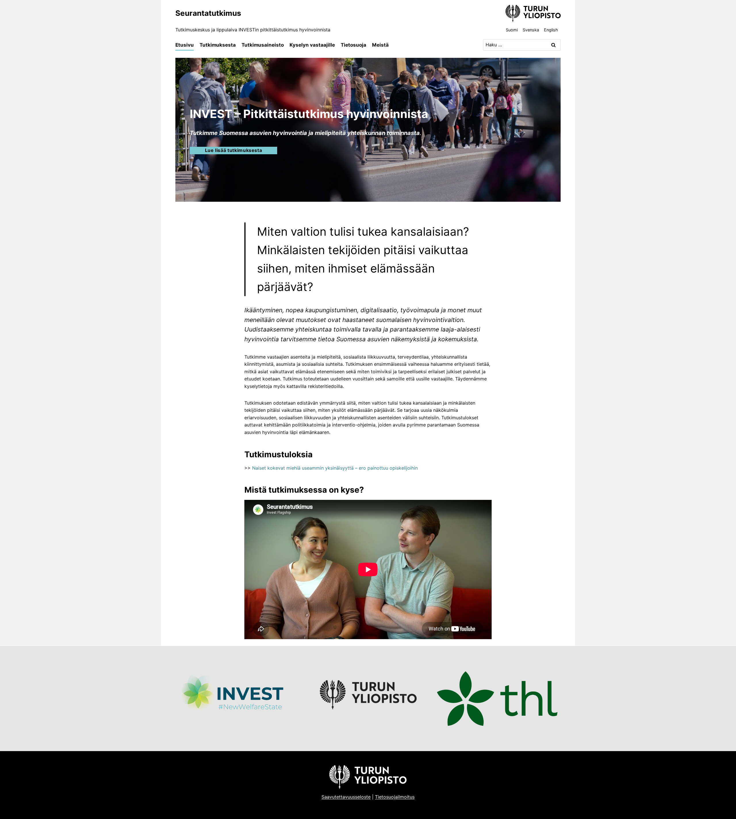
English (551, 29)
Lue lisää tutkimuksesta (233, 150)
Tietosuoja (353, 45)
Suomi (512, 29)
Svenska (531, 29)
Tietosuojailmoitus (395, 797)
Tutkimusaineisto (262, 45)
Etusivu (184, 45)
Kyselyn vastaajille (312, 45)
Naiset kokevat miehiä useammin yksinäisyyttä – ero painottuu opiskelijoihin (335, 468)
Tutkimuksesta (218, 45)
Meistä (380, 45)
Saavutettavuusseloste (346, 797)
